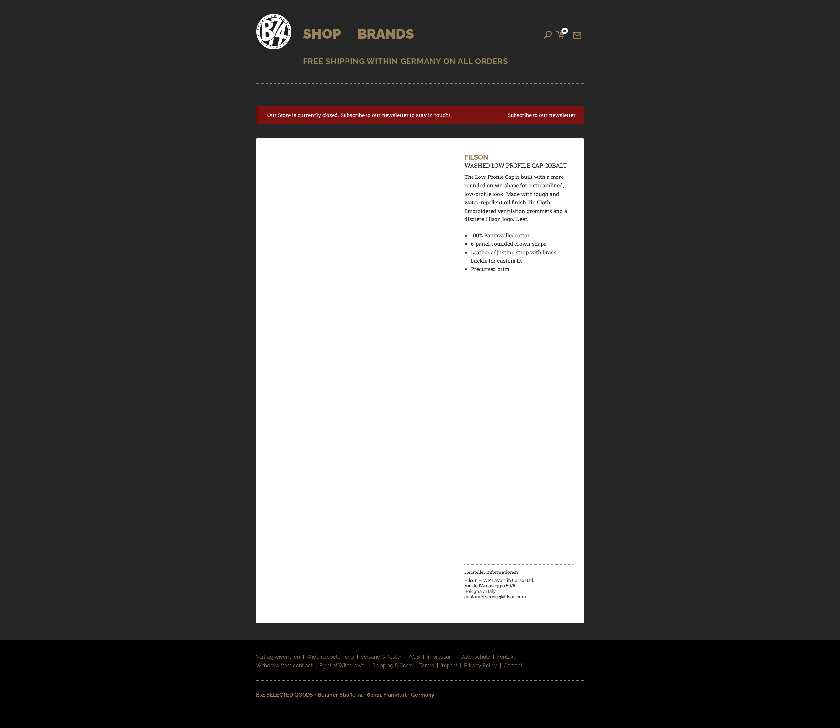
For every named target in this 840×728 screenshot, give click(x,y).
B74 (274, 32)
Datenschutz (475, 657)
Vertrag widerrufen (278, 657)
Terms (426, 665)
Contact (513, 665)
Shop (322, 34)
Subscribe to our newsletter (542, 115)
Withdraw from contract (284, 665)
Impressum (440, 657)
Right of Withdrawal (342, 665)
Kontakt (506, 657)
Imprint (449, 665)
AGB (414, 657)
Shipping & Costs (392, 665)
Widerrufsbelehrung (330, 657)
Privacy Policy (480, 665)
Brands (385, 34)
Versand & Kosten (382, 657)
